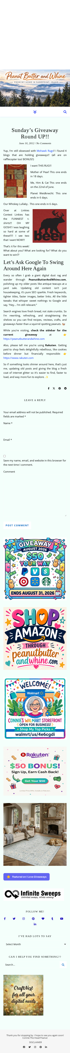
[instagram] (35, 1047)
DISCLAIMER (35, 1042)
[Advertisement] (35, 35)
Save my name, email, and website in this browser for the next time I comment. (34, 462)
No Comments (43, 143)
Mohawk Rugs (44, 150)
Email (7, 439)
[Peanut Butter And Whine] (35, 88)
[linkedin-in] (46, 1047)
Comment (9, 471)
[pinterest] (41, 1047)
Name (7, 423)
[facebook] (24, 1047)
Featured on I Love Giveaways (29, 876)
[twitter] (30, 1047)
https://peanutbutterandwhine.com (24, 338)
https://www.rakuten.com (18, 357)
